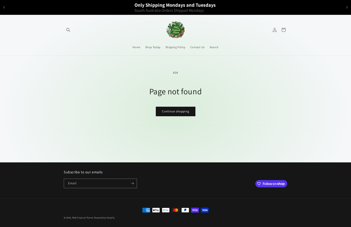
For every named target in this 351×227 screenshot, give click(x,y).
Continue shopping (175, 111)
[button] (68, 29)
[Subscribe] (132, 183)
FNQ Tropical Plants (82, 217)
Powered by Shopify (104, 217)
